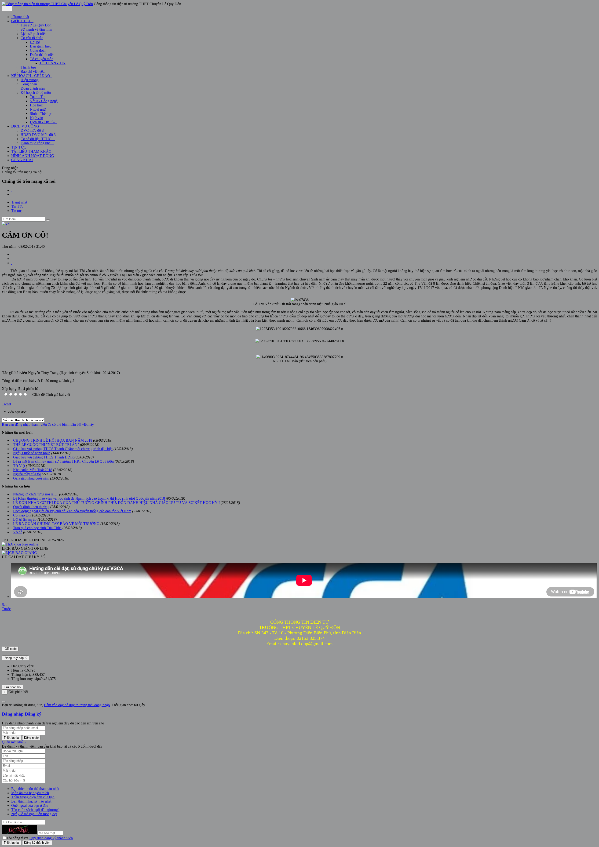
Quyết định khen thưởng (31, 507)
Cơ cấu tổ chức (32, 38)
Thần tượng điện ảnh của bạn (33, 797)
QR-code (10, 649)
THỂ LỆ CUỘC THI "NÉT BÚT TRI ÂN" (46, 445)
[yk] (5, 223)
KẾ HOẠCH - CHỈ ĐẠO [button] (31, 76)
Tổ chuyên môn (41, 59)
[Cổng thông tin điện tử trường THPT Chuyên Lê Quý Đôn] (47, 4)
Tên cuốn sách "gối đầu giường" (35, 810)
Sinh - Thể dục (41, 114)
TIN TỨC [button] (18, 147)
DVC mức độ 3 (32, 130)
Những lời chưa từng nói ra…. (35, 494)
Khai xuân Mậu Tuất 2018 (32, 470)
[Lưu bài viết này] (11, 263)
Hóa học (36, 105)
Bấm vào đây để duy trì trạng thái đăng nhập (77, 705)
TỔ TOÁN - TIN (52, 63)
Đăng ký (33, 714)
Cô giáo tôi (21, 515)
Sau (4, 605)
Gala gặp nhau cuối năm (31, 478)
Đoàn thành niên (42, 55)
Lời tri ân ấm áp (25, 519)
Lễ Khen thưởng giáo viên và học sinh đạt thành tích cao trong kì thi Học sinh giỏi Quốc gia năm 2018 (89, 498)
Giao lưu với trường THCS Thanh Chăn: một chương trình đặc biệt (63, 449)
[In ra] (11, 259)
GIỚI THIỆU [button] (22, 21)
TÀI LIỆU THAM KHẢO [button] (31, 151)
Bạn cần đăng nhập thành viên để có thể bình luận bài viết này (48, 424)
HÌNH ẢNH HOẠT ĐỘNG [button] (32, 156)
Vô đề (17, 532)
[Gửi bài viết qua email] (11, 254)
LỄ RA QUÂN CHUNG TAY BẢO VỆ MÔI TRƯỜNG (56, 524)
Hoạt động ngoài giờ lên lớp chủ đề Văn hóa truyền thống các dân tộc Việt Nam (72, 511)
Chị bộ (35, 42)
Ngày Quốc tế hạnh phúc (31, 453)
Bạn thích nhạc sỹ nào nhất (31, 801)
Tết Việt (19, 466)
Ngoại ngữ (38, 109)
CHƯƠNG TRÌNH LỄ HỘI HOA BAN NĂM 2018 (52, 440)
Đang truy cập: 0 (15, 658)
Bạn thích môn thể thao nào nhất (35, 789)
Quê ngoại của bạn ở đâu (29, 805)
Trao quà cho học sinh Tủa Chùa (37, 528)
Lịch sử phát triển (34, 34)
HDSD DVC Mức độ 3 (38, 135)
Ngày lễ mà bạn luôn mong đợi (34, 814)
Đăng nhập (13, 714)
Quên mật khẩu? (14, 742)
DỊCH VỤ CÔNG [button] (25, 126)
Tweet (6, 404)
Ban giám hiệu (40, 46)
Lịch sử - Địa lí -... (43, 122)
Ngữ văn (36, 118)
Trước (6, 609)
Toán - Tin (37, 97)
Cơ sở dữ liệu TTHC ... (38, 139)
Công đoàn (38, 50)
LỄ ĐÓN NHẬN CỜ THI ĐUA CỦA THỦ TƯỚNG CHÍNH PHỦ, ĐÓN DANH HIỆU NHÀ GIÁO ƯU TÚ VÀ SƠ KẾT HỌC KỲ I (116, 503)
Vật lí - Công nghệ (44, 101)
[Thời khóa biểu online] (20, 544)
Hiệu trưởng (30, 80)
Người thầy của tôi (27, 474)
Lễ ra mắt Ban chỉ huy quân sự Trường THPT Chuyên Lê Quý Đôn (63, 461)
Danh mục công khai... (37, 143)
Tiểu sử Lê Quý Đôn (36, 25)
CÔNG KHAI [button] (22, 160)
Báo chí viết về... (33, 71)
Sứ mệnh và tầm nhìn (36, 29)
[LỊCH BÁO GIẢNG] (19, 553)
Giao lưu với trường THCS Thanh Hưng (43, 457)
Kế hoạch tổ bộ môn (36, 93)
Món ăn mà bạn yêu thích (30, 793)
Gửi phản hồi (12, 687)
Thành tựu (28, 67)
